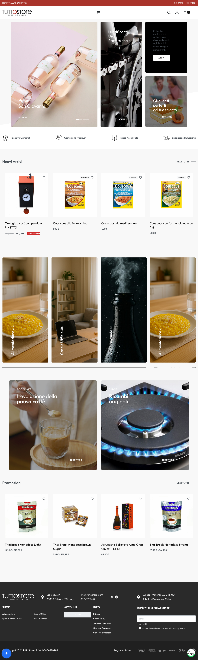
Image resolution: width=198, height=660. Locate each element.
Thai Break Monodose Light (23, 544)
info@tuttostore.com (91, 594)
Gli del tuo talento (165, 105)
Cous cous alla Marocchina (70, 223)
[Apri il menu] (98, 12)
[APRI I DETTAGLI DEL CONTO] (177, 12)
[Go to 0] (74, 367)
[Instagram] (111, 597)
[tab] (79, 119)
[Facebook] (116, 597)
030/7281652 (87, 599)
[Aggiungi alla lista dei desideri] (44, 177)
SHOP (6, 607)
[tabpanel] (54, 74)
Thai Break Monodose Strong (169, 544)
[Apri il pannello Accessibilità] (6, 653)
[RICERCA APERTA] (169, 12)
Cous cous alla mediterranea (119, 223)
